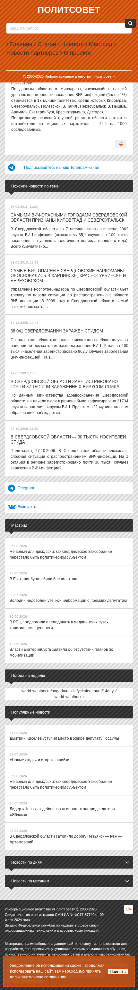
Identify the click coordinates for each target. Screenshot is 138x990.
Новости (72, 44)
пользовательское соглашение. (38, 977)
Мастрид (99, 44)
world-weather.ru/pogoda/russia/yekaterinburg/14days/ (69, 691)
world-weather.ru (69, 697)
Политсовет (69, 10)
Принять (118, 971)
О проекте (76, 53)
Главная (20, 44)
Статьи (46, 44)
